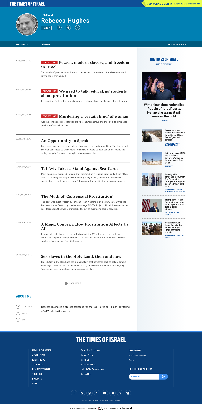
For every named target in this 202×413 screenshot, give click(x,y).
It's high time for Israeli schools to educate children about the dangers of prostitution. (84, 101)
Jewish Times (38, 355)
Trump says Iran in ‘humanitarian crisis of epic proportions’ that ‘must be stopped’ (175, 204)
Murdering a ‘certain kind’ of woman (94, 116)
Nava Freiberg (171, 143)
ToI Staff (169, 166)
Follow (46, 28)
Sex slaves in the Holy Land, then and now (81, 256)
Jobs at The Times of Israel (92, 369)
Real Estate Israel (41, 369)
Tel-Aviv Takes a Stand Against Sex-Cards (79, 168)
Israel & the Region (41, 350)
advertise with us (88, 364)
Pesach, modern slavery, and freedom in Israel (85, 64)
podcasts (37, 379)
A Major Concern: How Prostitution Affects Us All (84, 226)
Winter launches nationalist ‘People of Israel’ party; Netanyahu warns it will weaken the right (164, 110)
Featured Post (49, 62)
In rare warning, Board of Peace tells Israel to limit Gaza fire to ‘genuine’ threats (175, 135)
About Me (46, 44)
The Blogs (47, 14)
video (35, 383)
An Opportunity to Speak (64, 140)
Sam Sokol (164, 120)
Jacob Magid (170, 213)
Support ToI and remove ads (187, 4)
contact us (86, 374)
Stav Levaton (179, 191)
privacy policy (87, 355)
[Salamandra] (126, 408)
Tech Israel (38, 364)
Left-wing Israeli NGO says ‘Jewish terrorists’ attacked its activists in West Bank (175, 158)
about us (85, 360)
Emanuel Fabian (171, 145)
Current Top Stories (163, 64)
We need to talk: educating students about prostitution (84, 93)
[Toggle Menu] (3, 3)
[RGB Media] (103, 408)
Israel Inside (38, 360)
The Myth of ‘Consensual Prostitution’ (77, 196)
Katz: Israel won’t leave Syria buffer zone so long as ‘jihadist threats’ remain (173, 227)
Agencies (168, 214)
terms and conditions (90, 350)
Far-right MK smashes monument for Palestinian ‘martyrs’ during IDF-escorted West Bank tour (175, 180)
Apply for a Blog (177, 44)
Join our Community (159, 3)
